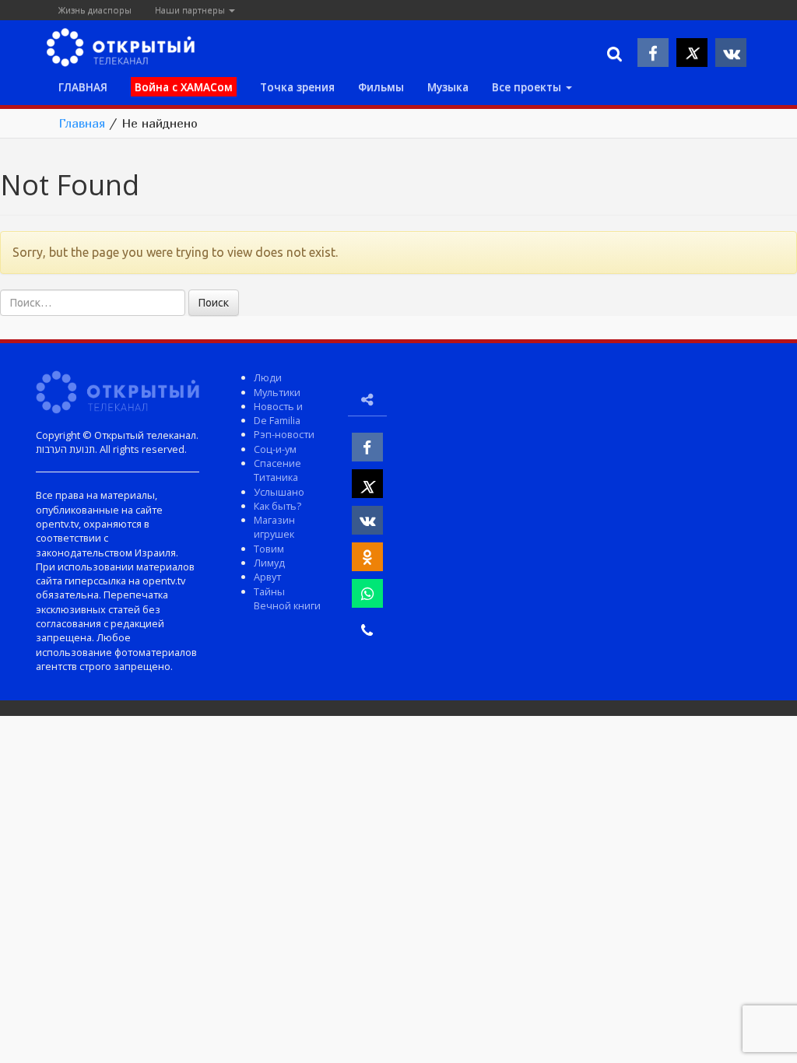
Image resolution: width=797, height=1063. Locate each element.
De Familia (277, 420)
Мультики (277, 392)
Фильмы (381, 86)
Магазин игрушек (274, 527)
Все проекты (528, 86)
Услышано (279, 492)
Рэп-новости (284, 434)
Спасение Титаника (277, 470)
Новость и (278, 406)
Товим (269, 549)
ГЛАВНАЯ (82, 86)
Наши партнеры (191, 10)
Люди (268, 377)
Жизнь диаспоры (95, 10)
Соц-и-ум (275, 449)
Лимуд (269, 563)
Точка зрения (297, 86)
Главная (81, 123)
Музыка (448, 86)
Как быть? (277, 506)
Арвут (267, 577)
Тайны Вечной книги (287, 598)
